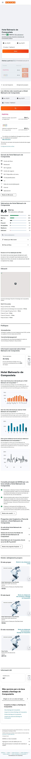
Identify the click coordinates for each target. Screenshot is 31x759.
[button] (2, 2)
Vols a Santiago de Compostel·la (12, 710)
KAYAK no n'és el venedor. (9, 738)
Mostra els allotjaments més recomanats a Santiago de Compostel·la (23, 631)
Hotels (8, 752)
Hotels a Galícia (6, 754)
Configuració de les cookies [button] (7, 146)
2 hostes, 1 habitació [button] (9, 47)
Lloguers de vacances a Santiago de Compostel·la (13, 717)
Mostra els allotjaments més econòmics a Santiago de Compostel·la (23, 596)
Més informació (6, 139)
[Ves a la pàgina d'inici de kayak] (10, 2)
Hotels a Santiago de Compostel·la (12, 714)
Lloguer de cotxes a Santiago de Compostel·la (15, 712)
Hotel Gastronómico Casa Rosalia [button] (10, 582)
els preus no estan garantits (8, 734)
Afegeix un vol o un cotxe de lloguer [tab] (13, 699)
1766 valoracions (18, 34)
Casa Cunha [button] (4, 651)
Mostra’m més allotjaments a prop (23, 562)
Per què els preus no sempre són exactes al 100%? (14, 744)
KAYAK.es (3, 752)
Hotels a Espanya (24, 752)
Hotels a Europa (15, 752)
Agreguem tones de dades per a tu (12, 741)
